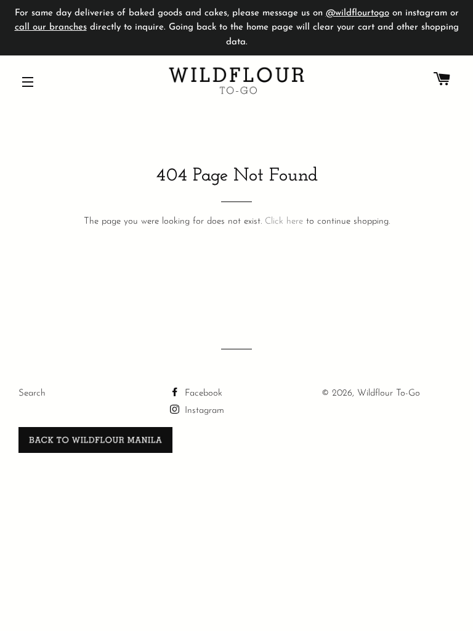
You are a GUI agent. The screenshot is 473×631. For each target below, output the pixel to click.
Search (32, 393)
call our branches (51, 27)
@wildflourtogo (357, 13)
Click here (284, 221)
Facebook (202, 393)
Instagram (203, 410)
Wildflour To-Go (388, 393)
